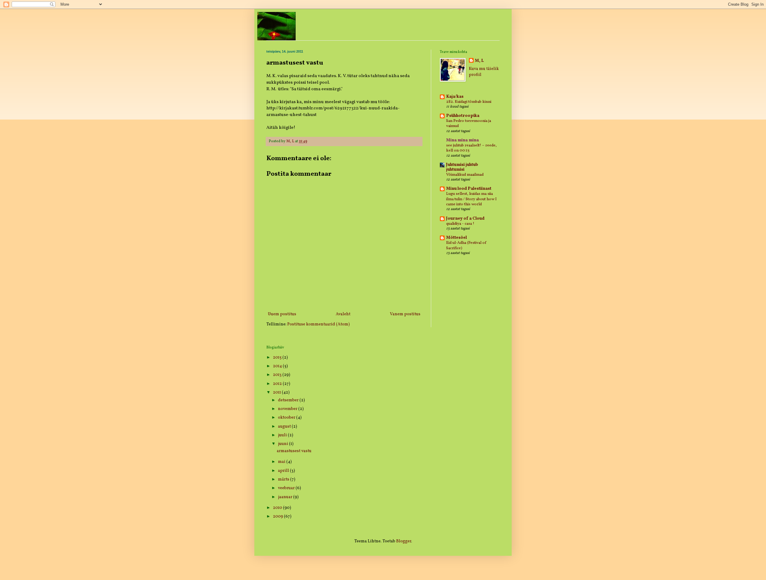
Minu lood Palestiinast (468, 189)
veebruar (287, 488)
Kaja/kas (454, 97)
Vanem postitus (405, 314)
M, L (479, 61)
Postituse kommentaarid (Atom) (318, 324)
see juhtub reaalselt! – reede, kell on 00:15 (471, 148)
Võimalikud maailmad (465, 174)
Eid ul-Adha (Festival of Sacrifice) (466, 245)
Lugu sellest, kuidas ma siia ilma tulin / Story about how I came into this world (471, 199)
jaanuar (285, 497)
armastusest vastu (294, 451)
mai (282, 462)
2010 (278, 508)
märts (284, 479)
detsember (289, 400)
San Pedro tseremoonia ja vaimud (468, 123)
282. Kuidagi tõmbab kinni (468, 102)
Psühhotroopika (462, 116)
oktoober (287, 417)
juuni (283, 444)
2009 (278, 516)
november (288, 409)
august (285, 426)
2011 (277, 392)
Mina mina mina (462, 140)
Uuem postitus (282, 314)
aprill (284, 471)
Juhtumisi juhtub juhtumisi (462, 167)
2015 (277, 357)
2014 (278, 366)
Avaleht (343, 314)
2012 (278, 384)
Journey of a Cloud (465, 218)
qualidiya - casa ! (460, 224)
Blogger (403, 541)
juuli (283, 435)
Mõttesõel (456, 238)
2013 (277, 375)
